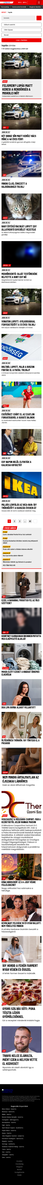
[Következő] (35, 521)
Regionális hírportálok (19, 1106)
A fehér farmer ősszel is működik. (19, 973)
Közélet (19, 1161)
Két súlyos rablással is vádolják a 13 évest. (17, 328)
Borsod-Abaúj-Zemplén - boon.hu (12, 1117)
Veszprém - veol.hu (8, 1155)
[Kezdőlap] (7, 2)
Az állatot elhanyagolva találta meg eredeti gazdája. (18, 233)
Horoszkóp (5, 7)
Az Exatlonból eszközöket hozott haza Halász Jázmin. (19, 421)
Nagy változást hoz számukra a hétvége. (17, 889)
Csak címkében (21, 40)
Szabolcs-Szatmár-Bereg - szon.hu (13, 1146)
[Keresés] (33, 2)
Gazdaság (20, 1164)
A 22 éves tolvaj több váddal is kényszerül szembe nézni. (21, 374)
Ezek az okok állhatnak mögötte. (18, 785)
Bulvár (19, 1169)
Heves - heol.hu (6, 1133)
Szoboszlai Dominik (19, 7)
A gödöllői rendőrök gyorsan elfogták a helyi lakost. (18, 143)
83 (30, 521)
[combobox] (19, 24)
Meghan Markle (35, 7)
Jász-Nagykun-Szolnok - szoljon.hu (13, 1136)
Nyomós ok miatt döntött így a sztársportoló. (18, 1068)
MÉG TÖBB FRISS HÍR (9, 565)
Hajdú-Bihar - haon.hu (9, 1130)
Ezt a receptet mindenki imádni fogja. (21, 1020)
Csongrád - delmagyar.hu (10, 1120)
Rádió (19, 1175)
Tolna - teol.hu (6, 1149)
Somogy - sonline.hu (8, 1144)
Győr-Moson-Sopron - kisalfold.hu (12, 1128)
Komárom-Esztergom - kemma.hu (12, 1138)
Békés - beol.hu (6, 1114)
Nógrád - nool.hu (7, 1141)
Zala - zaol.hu (6, 1157)
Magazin (19, 1167)
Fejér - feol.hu (6, 1125)
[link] (5, 127)
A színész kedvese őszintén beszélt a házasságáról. (20, 930)
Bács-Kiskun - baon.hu (9, 1109)
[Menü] (39, 2)
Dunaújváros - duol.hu (9, 1122)
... (25, 521)
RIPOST (4, 12)
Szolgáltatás (20, 1172)
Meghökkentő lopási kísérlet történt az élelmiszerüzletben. (17, 281)
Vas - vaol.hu (6, 1152)
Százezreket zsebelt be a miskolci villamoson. (17, 96)
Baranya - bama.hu (8, 1112)
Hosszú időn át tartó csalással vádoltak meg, (19, 511)
